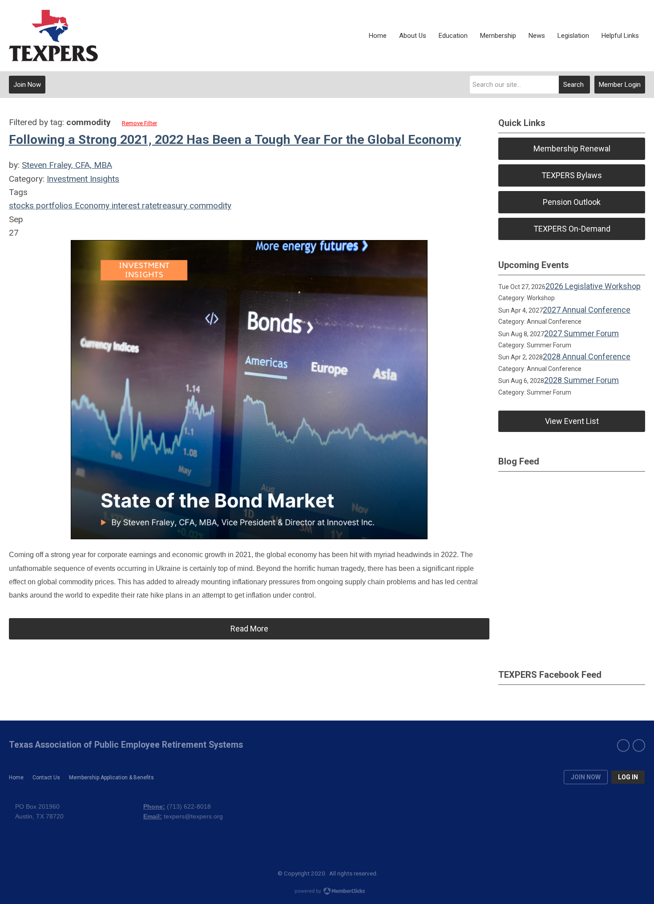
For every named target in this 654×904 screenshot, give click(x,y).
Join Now (27, 85)
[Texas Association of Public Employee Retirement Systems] (53, 35)
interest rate (133, 205)
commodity (209, 205)
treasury (172, 205)
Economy (91, 205)
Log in (628, 777)
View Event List (572, 421)
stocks (21, 205)
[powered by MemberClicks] (327, 892)
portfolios (53, 205)
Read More (249, 628)
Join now (586, 777)
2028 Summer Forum (581, 380)
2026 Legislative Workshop (593, 286)
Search (573, 85)
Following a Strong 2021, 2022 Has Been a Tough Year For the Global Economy (235, 139)
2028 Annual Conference (586, 356)
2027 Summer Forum (581, 333)
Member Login (620, 85)
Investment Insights (83, 179)
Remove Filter (139, 123)
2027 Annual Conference (586, 309)
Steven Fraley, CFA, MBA (67, 165)
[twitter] (639, 745)
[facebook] (623, 745)
